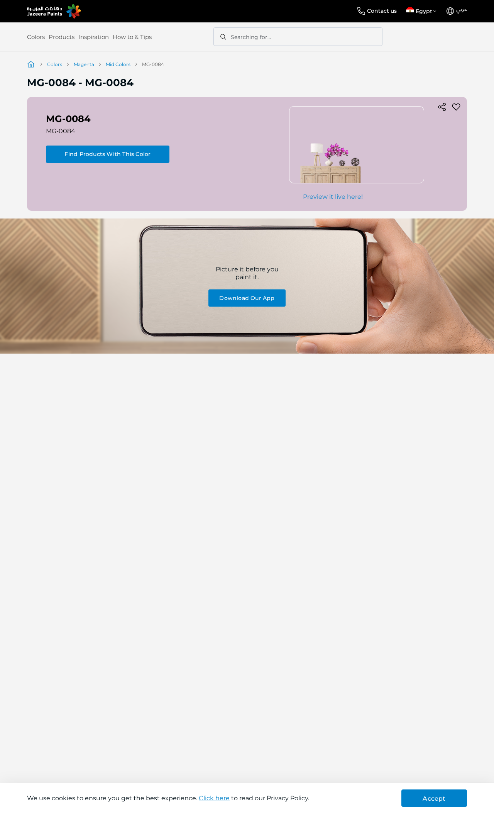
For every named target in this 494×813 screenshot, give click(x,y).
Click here (214, 798)
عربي (461, 9)
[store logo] (54, 11)
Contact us (382, 10)
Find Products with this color (107, 154)
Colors (36, 37)
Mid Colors (118, 64)
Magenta (84, 64)
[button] (422, 11)
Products (61, 37)
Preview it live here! (333, 196)
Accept (434, 798)
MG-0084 (60, 131)
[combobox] (297, 36)
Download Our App (246, 297)
